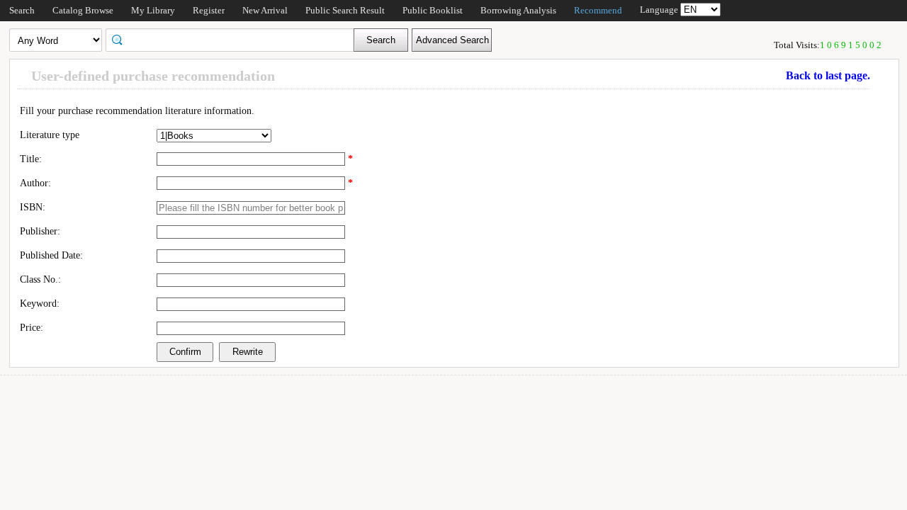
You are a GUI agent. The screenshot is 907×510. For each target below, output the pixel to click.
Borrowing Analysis (518, 10)
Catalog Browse (82, 10)
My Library (153, 10)
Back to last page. (828, 75)
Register (209, 10)
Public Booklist (432, 10)
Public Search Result (345, 10)
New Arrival (265, 10)
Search (22, 10)
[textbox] (234, 38)
